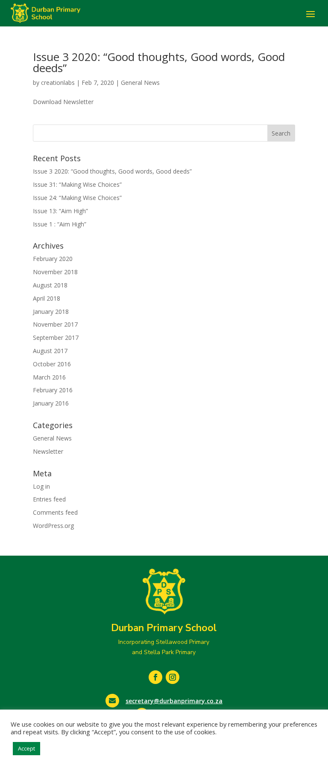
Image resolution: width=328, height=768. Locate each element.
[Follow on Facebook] (155, 677)
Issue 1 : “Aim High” (59, 224)
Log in (41, 486)
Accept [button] (26, 748)
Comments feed (55, 512)
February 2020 (53, 259)
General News (140, 82)
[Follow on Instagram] (172, 677)
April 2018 (46, 298)
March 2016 (49, 377)
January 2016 (51, 403)
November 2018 (55, 272)
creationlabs (58, 82)
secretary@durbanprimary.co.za (174, 701)
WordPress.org (53, 526)
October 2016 (52, 364)
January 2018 (51, 311)
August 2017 (50, 351)
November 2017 (55, 324)
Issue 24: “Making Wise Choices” (77, 198)
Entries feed (49, 499)
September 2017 (56, 337)
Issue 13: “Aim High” (60, 211)
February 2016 (53, 390)
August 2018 (50, 285)
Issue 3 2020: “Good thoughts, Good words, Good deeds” (159, 62)
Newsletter (48, 451)
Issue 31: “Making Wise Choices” (77, 184)
